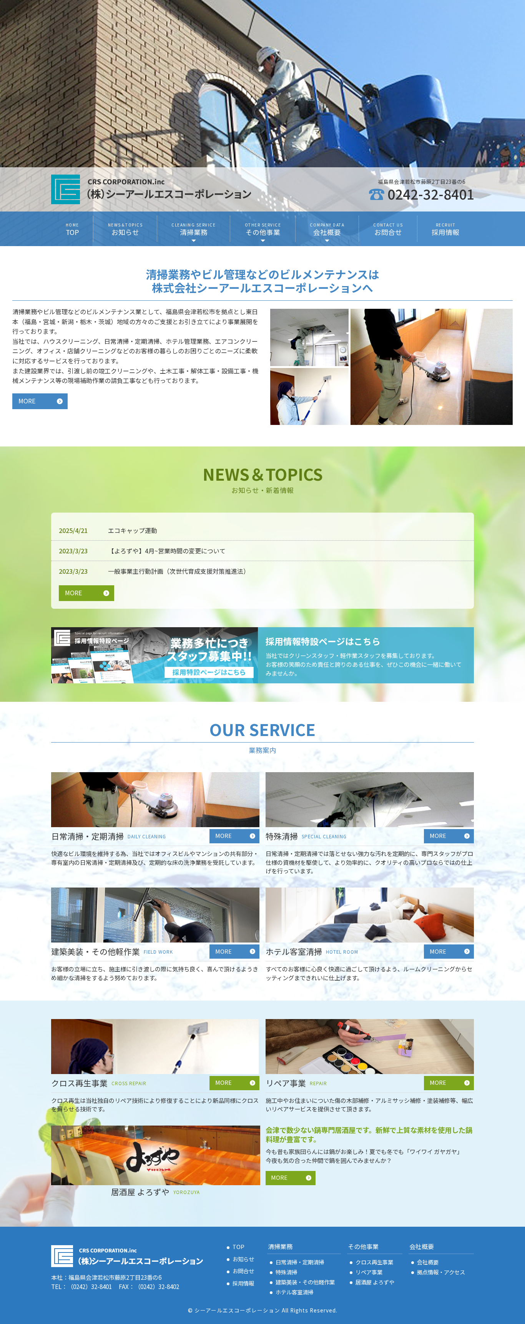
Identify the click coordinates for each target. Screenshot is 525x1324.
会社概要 (428, 1262)
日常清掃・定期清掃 (300, 1262)
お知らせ (243, 1259)
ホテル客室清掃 (294, 1292)
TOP (238, 1246)
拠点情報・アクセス (441, 1272)
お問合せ (243, 1271)
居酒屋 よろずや (375, 1282)
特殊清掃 (286, 1272)
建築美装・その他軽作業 (305, 1282)
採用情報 (243, 1283)
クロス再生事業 (374, 1262)
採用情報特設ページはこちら (323, 641)
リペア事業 (369, 1272)
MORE (26, 400)
